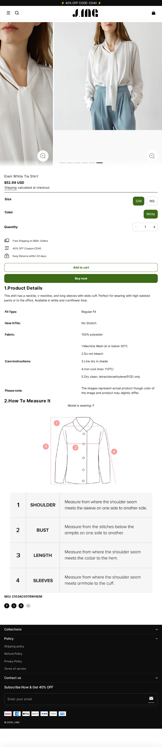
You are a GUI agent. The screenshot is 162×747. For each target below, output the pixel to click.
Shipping (10, 187)
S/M (139, 201)
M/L (152, 201)
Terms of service (15, 668)
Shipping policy (14, 646)
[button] (8, 13)
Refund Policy (13, 653)
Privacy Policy (13, 661)
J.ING (16, 722)
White (150, 214)
